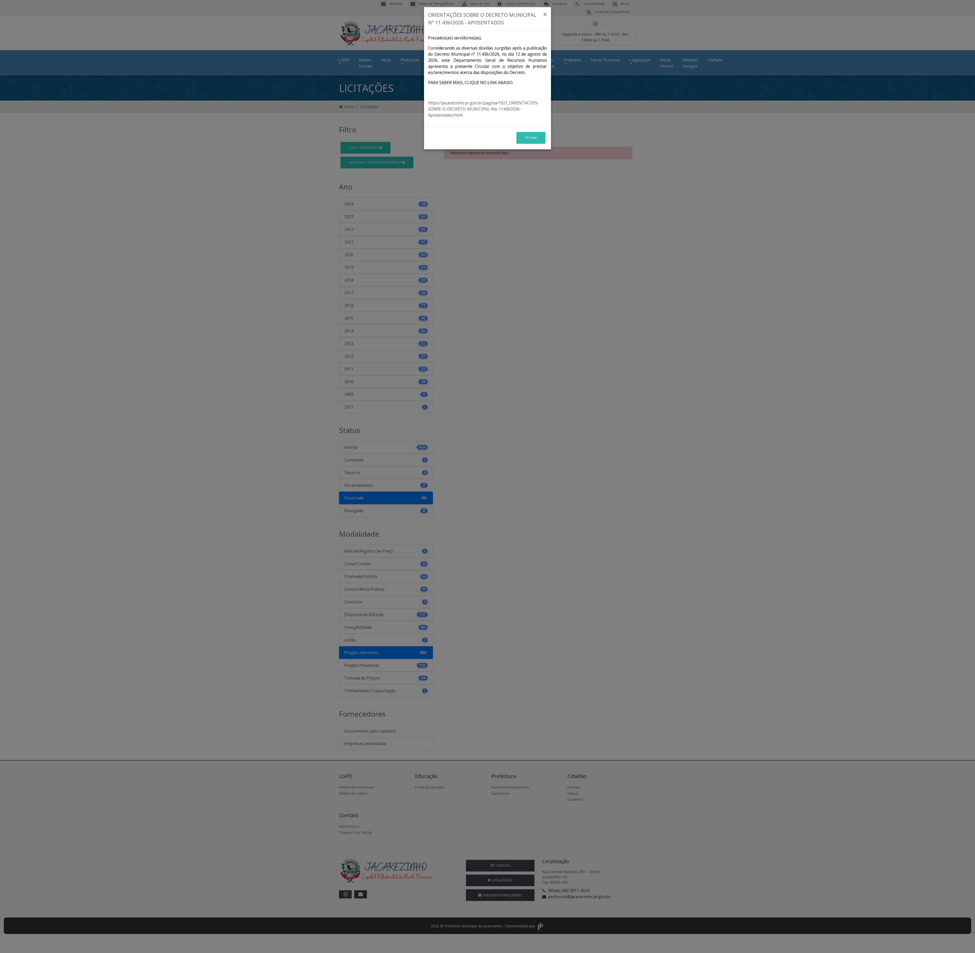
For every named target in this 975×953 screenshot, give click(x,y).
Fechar (531, 137)
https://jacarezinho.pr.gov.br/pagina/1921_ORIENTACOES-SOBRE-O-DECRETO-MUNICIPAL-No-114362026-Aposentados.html (483, 109)
